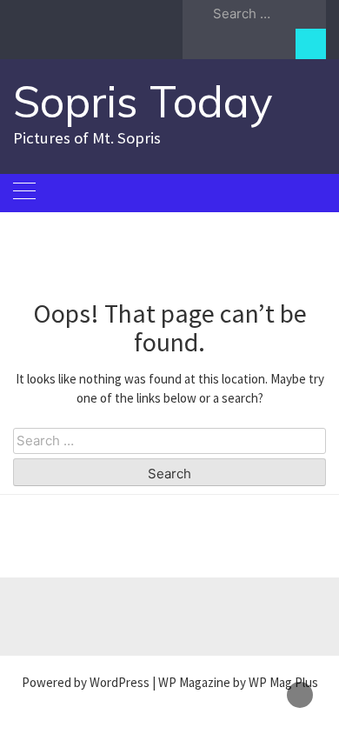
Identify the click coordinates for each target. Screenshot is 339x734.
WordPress (120, 682)
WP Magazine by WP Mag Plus (238, 682)
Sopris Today (143, 101)
